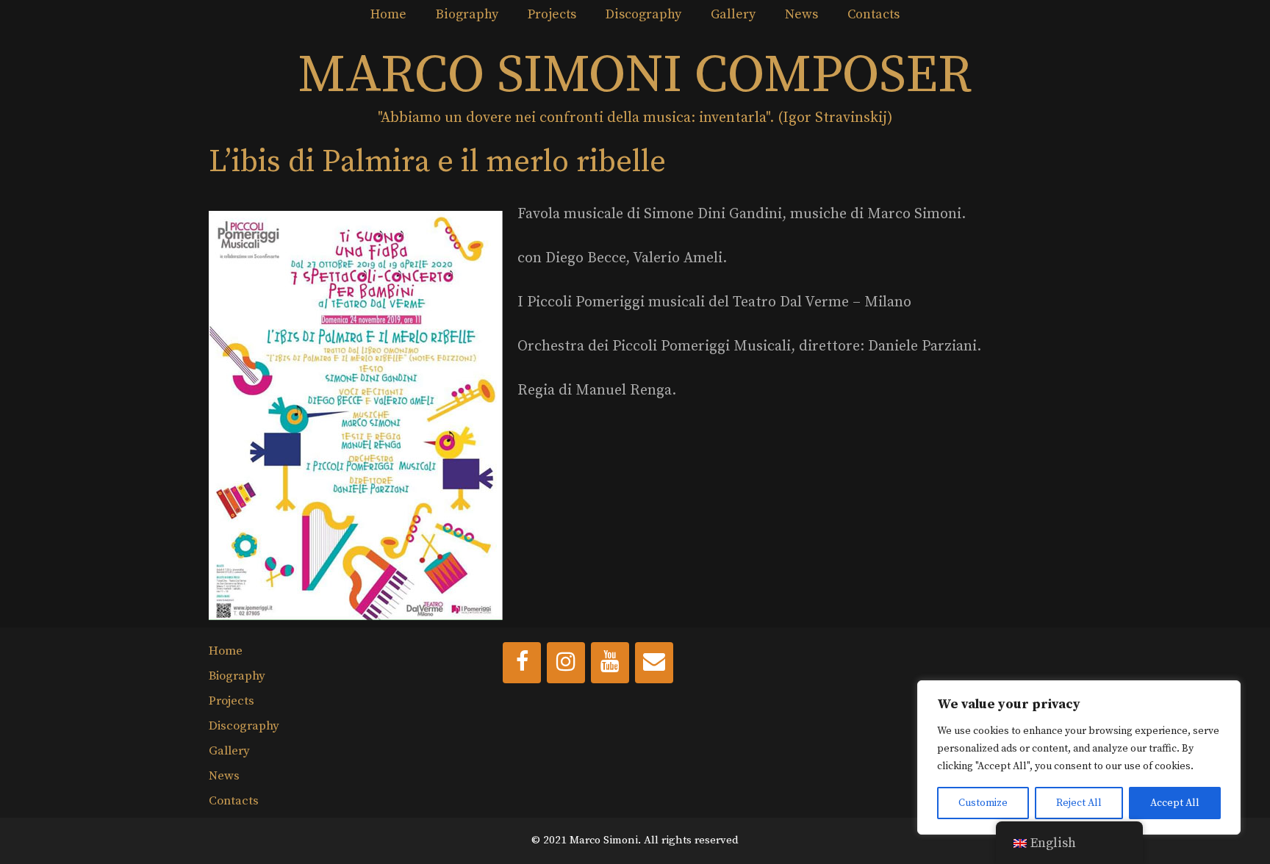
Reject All (1079, 803)
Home (388, 14)
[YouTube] (610, 662)
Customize (983, 803)
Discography (643, 14)
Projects (552, 14)
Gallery (733, 14)
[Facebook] (522, 662)
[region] (1079, 757)
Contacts (873, 14)
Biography (467, 14)
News (801, 14)
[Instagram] (566, 662)
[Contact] (654, 662)
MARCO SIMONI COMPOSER (635, 76)
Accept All (1174, 803)
